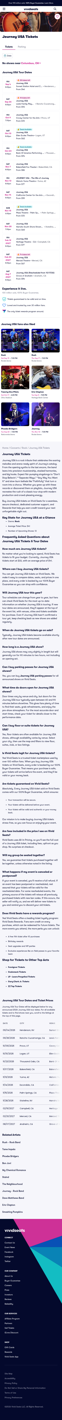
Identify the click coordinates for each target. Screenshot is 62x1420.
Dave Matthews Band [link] (13, 1198)
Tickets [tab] (9, 47)
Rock (24, 448)
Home (5, 448)
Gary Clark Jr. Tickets (18, 981)
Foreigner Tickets (16, 967)
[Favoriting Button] (57, 16)
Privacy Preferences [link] (13, 1397)
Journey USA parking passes (36, 676)
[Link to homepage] (31, 9)
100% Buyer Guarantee (35, 3)
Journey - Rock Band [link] (13, 1191)
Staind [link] (5, 1177)
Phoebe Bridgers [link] (10, 1156)
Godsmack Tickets (17, 972)
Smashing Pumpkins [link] (12, 1212)
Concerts (15, 448)
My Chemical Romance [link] (14, 1170)
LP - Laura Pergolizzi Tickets (21, 977)
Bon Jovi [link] (6, 1163)
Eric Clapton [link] (8, 1205)
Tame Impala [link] (8, 1149)
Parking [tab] (22, 47)
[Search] (55, 9)
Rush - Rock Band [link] (11, 1142)
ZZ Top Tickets (15, 986)
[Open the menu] (4, 9)
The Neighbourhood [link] (12, 1184)
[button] (7, 55)
